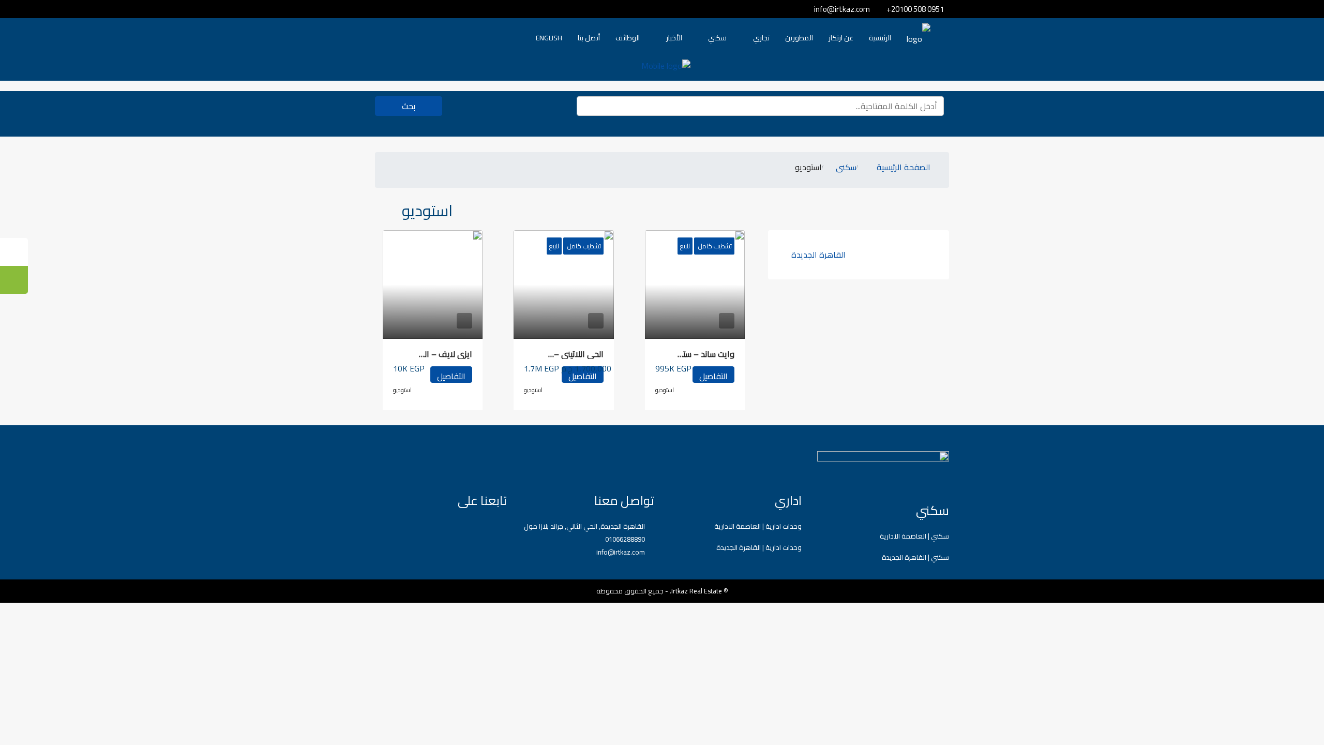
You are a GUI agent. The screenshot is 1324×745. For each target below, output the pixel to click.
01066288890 (625, 539)
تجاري (761, 37)
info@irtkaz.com (620, 552)
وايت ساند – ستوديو (700, 354)
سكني (717, 37)
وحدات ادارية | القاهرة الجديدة (759, 547)
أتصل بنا (589, 37)
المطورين (799, 37)
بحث (408, 106)
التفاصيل (713, 375)
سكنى (846, 168)
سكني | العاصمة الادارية (914, 536)
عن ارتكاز (841, 37)
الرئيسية (880, 37)
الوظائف (627, 37)
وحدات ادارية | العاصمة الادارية (758, 526)
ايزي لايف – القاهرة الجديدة (423, 354)
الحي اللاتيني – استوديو (564, 354)
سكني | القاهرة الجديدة (915, 557)
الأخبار (674, 37)
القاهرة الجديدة (818, 254)
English (549, 37)
